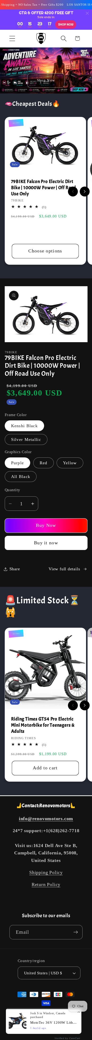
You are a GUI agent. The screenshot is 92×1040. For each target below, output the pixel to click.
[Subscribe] (75, 932)
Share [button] (14, 569)
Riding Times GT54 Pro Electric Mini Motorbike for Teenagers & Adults (43, 725)
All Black (20, 476)
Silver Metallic (26, 439)
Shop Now (46, 80)
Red (43, 462)
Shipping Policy (46, 872)
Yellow (70, 462)
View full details (64, 569)
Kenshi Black (24, 425)
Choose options (45, 250)
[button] (12, 38)
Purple (17, 462)
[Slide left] (73, 191)
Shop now (65, 24)
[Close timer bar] (87, 13)
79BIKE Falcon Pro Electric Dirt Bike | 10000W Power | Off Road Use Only (43, 188)
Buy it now (46, 542)
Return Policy (46, 884)
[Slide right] (85, 191)
